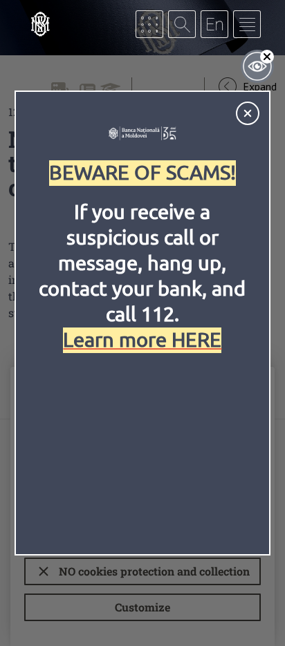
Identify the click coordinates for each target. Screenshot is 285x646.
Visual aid (257, 66)
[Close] (247, 113)
